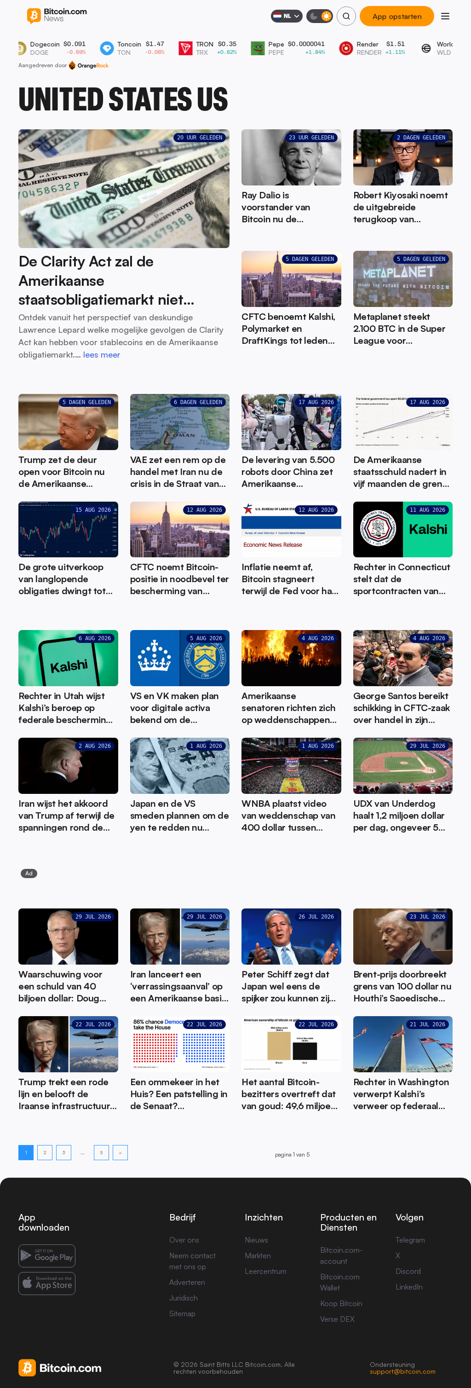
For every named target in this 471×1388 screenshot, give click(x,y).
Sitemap (182, 1313)
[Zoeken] (346, 16)
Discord (408, 1271)
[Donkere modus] (319, 16)
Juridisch (183, 1297)
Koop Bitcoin (341, 1303)
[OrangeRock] (89, 65)
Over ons (184, 1239)
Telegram (410, 1239)
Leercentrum (266, 1271)
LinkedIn (409, 1286)
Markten (258, 1255)
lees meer (102, 354)
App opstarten (397, 16)
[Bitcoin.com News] (56, 16)
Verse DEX (337, 1319)
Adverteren (187, 1282)
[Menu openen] (445, 16)
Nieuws (256, 1239)
